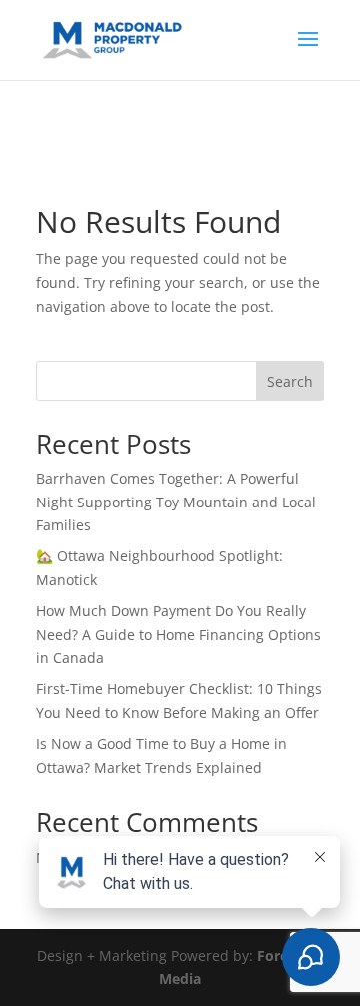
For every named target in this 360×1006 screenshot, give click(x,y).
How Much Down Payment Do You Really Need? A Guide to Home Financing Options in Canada (178, 634)
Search (290, 381)
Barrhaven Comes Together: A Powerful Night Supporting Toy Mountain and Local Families (176, 502)
